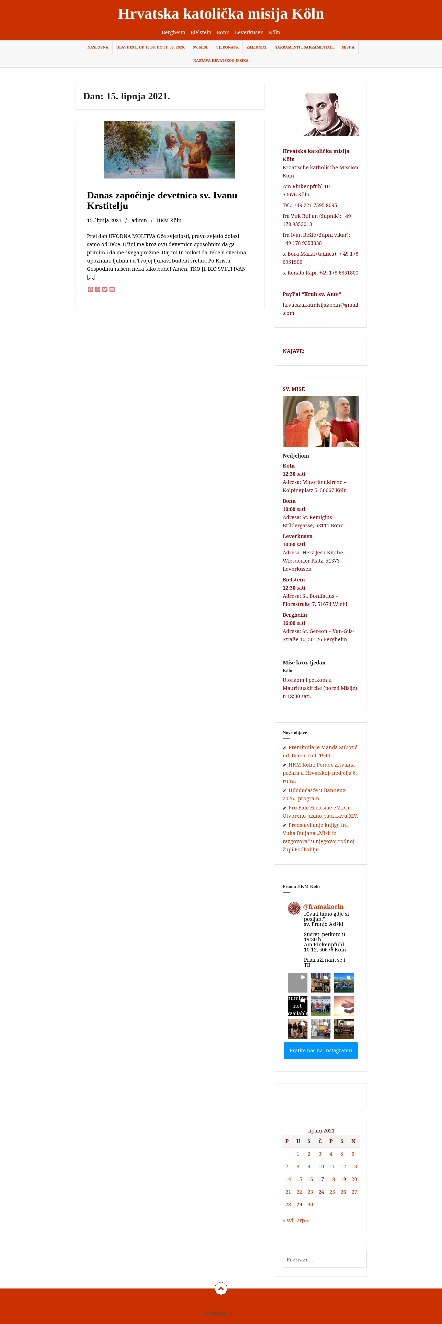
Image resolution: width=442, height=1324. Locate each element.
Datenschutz (223, 1302)
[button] (297, 983)
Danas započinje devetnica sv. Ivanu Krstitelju (162, 200)
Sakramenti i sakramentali (304, 47)
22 (299, 1191)
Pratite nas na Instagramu (321, 1050)
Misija (348, 47)
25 (332, 1191)
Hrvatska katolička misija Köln (221, 13)
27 (354, 1191)
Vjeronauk (227, 47)
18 (332, 1179)
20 (354, 1179)
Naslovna (97, 47)
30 (310, 1204)
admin (139, 220)
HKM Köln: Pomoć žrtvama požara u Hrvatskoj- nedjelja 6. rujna (320, 772)
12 (343, 1166)
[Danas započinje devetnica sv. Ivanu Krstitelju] (169, 156)
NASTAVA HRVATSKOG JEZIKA (221, 60)
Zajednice (257, 47)
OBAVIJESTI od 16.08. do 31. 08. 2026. (150, 47)
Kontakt (246, 1302)
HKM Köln (169, 220)
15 (299, 1179)
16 (310, 1179)
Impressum (198, 1302)
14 (288, 1179)
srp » (303, 1220)
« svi (288, 1220)
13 (354, 1166)
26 (343, 1191)
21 (288, 1191)
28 (288, 1204)
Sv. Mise (200, 47)
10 (321, 1166)
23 (310, 1191)
